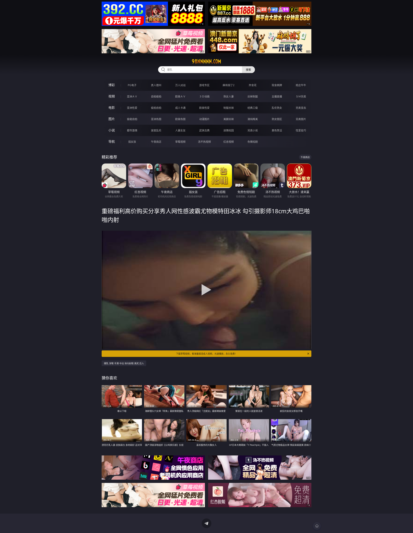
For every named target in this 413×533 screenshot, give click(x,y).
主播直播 (277, 96)
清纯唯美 (252, 119)
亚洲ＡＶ (132, 96)
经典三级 (252, 108)
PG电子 (132, 85)
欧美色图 (180, 119)
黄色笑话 (277, 130)
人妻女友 (180, 130)
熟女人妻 (228, 96)
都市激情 (132, 130)
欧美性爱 (204, 108)
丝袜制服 (252, 96)
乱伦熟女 (277, 108)
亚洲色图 (156, 119)
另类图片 (301, 119)
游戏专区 (204, 85)
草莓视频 (180, 141)
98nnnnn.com (206, 61)
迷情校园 (228, 130)
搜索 (248, 69)
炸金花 (253, 85)
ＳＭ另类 (301, 96)
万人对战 (180, 85)
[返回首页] (317, 526)
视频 (111, 96)
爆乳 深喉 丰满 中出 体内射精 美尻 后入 (124, 363)
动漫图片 (204, 119)
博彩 (111, 85)
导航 (111, 141)
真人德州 (156, 85)
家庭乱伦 (156, 130)
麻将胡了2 (228, 85)
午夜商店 (156, 141)
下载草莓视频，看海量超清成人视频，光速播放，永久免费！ (206, 353)
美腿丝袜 (228, 119)
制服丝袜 (228, 108)
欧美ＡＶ (180, 96)
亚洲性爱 (132, 108)
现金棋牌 (277, 85)
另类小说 (252, 130)
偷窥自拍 (132, 119)
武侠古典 (204, 130)
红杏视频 (228, 141)
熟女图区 (277, 119)
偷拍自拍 (156, 108)
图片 (111, 119)
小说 (111, 130)
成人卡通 (180, 108)
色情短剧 (252, 141)
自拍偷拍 (156, 96)
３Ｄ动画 (204, 96)
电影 (111, 108)
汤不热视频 (204, 141)
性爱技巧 (301, 130)
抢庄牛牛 (301, 85)
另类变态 (301, 108)
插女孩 (132, 141)
